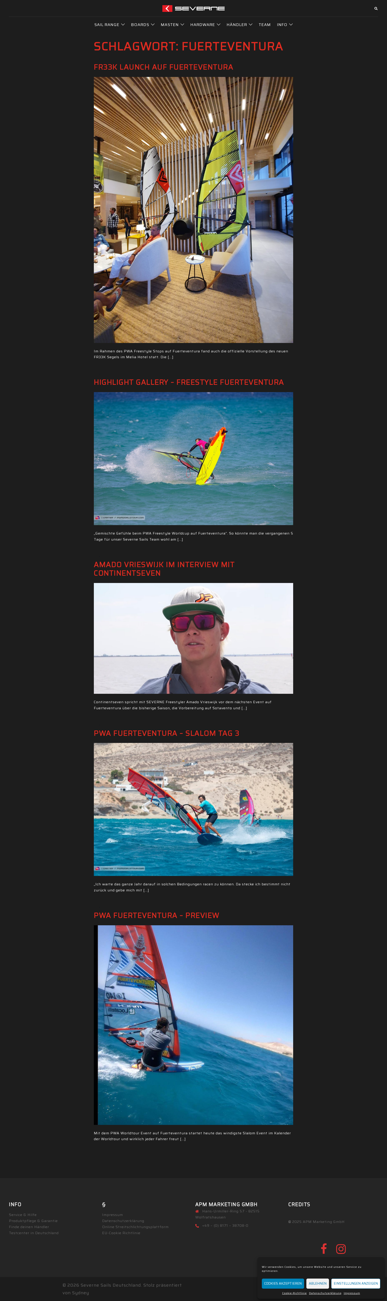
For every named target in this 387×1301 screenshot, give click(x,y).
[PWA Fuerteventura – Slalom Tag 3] (193, 809)
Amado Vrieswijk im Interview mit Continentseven (164, 569)
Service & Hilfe (23, 1215)
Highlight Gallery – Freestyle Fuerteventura (189, 382)
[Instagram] (341, 1252)
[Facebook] (323, 1252)
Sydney (80, 1292)
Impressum (352, 1293)
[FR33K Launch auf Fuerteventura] (193, 209)
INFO (282, 25)
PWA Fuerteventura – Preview (157, 915)
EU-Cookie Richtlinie (121, 1233)
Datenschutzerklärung (325, 1293)
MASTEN (170, 25)
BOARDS (140, 25)
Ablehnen (318, 1283)
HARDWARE (202, 25)
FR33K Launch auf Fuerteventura (163, 67)
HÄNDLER (237, 25)
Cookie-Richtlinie (294, 1293)
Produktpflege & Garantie (33, 1221)
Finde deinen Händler (29, 1227)
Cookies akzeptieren (283, 1283)
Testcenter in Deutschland (34, 1233)
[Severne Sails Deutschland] (193, 8)
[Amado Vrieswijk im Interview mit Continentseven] (193, 638)
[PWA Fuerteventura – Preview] (193, 1024)
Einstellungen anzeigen (356, 1283)
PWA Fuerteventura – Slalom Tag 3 (166, 733)
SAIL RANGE (106, 25)
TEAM (265, 25)
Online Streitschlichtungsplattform (135, 1227)
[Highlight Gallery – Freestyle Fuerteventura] (193, 458)
